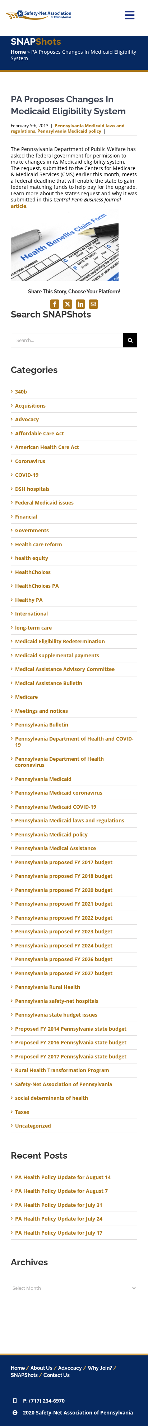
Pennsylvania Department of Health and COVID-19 (74, 742)
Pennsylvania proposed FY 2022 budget (63, 918)
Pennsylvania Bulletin (41, 724)
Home (18, 51)
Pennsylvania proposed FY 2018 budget (63, 876)
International (31, 613)
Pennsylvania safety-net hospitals (56, 1001)
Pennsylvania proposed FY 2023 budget (63, 931)
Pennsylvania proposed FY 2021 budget (63, 904)
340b (21, 391)
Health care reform (38, 544)
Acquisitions (30, 406)
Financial (26, 517)
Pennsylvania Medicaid (43, 779)
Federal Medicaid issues (44, 502)
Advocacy (27, 419)
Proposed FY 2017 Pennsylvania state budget (70, 1056)
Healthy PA (29, 600)
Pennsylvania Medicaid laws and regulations (69, 820)
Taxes (22, 1112)
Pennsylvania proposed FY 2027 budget (63, 973)
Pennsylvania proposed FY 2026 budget (63, 959)
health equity (31, 558)
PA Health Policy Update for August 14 (63, 1177)
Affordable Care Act (39, 433)
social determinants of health (51, 1098)
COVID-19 (26, 475)
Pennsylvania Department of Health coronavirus (59, 762)
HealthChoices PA (37, 586)
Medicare (26, 697)
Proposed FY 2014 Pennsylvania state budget (70, 1029)
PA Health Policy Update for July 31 (58, 1204)
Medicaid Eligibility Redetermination (60, 641)
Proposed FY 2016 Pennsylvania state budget (70, 1042)
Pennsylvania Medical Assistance (55, 848)
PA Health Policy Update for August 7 (61, 1190)
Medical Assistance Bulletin (48, 683)
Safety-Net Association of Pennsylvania (63, 1084)
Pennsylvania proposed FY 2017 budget (63, 862)
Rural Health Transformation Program (62, 1070)
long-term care (33, 628)
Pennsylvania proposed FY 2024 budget (63, 945)
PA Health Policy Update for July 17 (58, 1232)
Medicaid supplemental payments (57, 655)
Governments (32, 530)
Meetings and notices (41, 711)
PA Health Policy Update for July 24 (58, 1218)
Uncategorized (33, 1126)
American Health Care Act (47, 447)
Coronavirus (30, 461)
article (18, 206)
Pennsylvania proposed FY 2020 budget (63, 890)
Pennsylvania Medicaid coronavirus (58, 793)
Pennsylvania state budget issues (56, 1015)
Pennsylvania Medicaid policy (69, 131)
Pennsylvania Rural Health (47, 987)
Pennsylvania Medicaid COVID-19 (55, 807)
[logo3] (38, 12)
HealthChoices (33, 572)
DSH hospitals (32, 489)
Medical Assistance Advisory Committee (65, 669)
